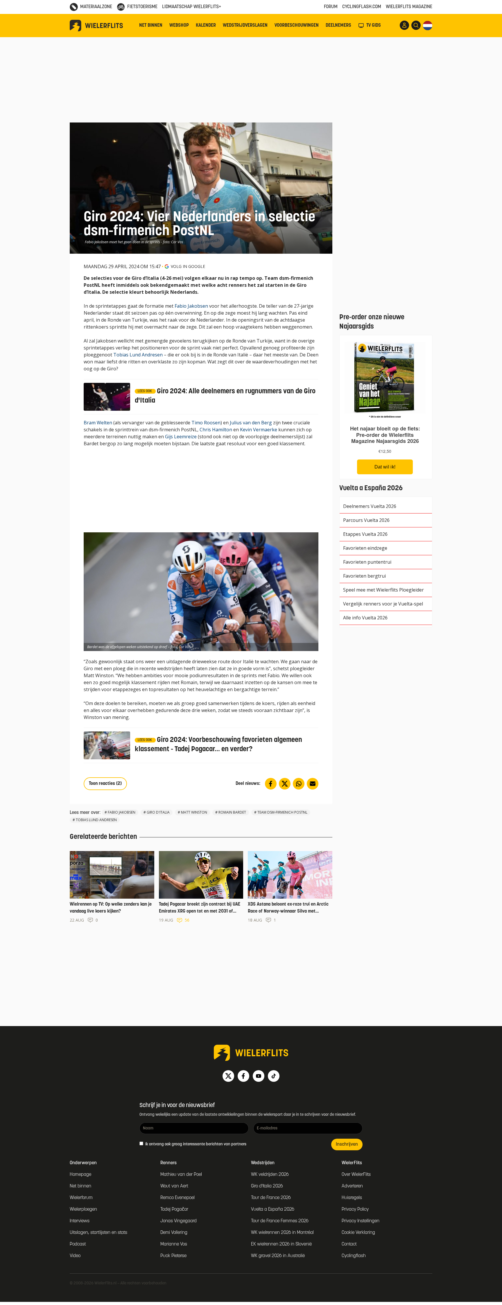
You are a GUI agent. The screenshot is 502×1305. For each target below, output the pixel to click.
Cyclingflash (354, 1256)
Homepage (80, 1174)
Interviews (79, 1221)
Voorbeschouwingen (297, 25)
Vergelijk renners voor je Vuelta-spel (383, 604)
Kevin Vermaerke (258, 429)
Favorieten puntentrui (367, 562)
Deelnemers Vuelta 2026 (369, 506)
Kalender (206, 25)
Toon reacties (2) (105, 783)
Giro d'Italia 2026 (267, 1186)
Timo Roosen (205, 422)
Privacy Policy (355, 1209)
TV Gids (373, 25)
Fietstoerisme (142, 7)
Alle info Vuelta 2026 (365, 617)
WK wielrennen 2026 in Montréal (282, 1232)
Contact (349, 1244)
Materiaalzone (96, 7)
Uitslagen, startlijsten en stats (98, 1232)
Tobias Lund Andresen (138, 355)
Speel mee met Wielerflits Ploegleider (383, 590)
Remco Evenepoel (177, 1198)
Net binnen (150, 25)
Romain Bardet (232, 812)
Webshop (179, 25)
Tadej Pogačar (174, 1209)
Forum (331, 7)
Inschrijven (347, 1144)
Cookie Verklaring (358, 1232)
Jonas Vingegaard (178, 1221)
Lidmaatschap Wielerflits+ (191, 7)
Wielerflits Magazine (409, 7)
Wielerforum (81, 1198)
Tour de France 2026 (271, 1198)
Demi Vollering (173, 1232)
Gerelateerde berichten (103, 837)
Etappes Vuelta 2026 (365, 534)
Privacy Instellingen (360, 1221)
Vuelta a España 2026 (272, 1209)
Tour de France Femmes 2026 (280, 1221)
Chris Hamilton (216, 429)
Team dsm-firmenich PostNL (282, 812)
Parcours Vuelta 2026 (366, 520)
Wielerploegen (83, 1209)
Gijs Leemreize (181, 436)
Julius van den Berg (251, 422)
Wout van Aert (174, 1186)
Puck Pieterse (173, 1256)
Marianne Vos (173, 1244)
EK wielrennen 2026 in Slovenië (281, 1244)
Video (75, 1256)
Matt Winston (194, 812)
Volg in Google (188, 266)
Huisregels (352, 1198)
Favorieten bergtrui (364, 576)
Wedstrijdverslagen (245, 25)
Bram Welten (98, 422)
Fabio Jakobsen (191, 306)
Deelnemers (338, 25)
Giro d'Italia (158, 812)
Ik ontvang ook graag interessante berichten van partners (195, 1144)
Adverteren (352, 1186)
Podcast (78, 1244)
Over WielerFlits (356, 1174)
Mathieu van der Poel (181, 1174)
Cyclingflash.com (361, 7)
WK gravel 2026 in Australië (278, 1256)
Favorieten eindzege (365, 548)
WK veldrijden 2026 (270, 1174)
